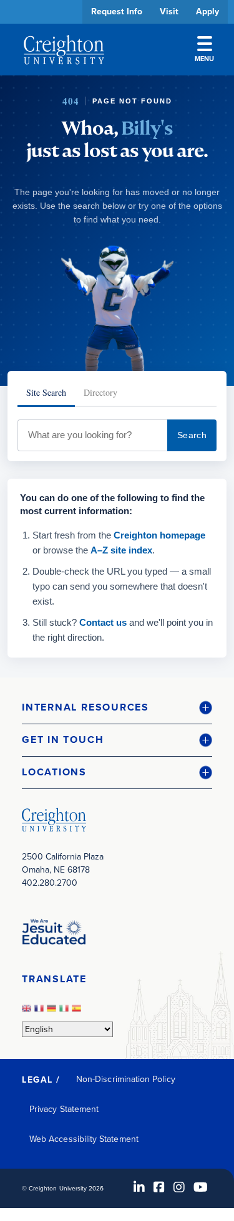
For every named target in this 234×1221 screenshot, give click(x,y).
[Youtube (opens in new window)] (200, 1187)
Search (192, 435)
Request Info (116, 11)
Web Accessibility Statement (84, 1139)
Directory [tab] (100, 392)
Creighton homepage (159, 535)
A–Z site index (121, 550)
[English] (28, 1011)
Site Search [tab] (46, 392)
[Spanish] (78, 1011)
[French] (40, 1011)
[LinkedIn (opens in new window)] (139, 1187)
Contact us (103, 622)
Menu (204, 59)
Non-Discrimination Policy (125, 1079)
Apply (207, 11)
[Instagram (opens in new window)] (179, 1187)
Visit (169, 11)
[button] (117, 708)
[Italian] (65, 1011)
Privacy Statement (64, 1109)
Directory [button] (117, 382)
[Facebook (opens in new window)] (159, 1187)
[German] (53, 1011)
